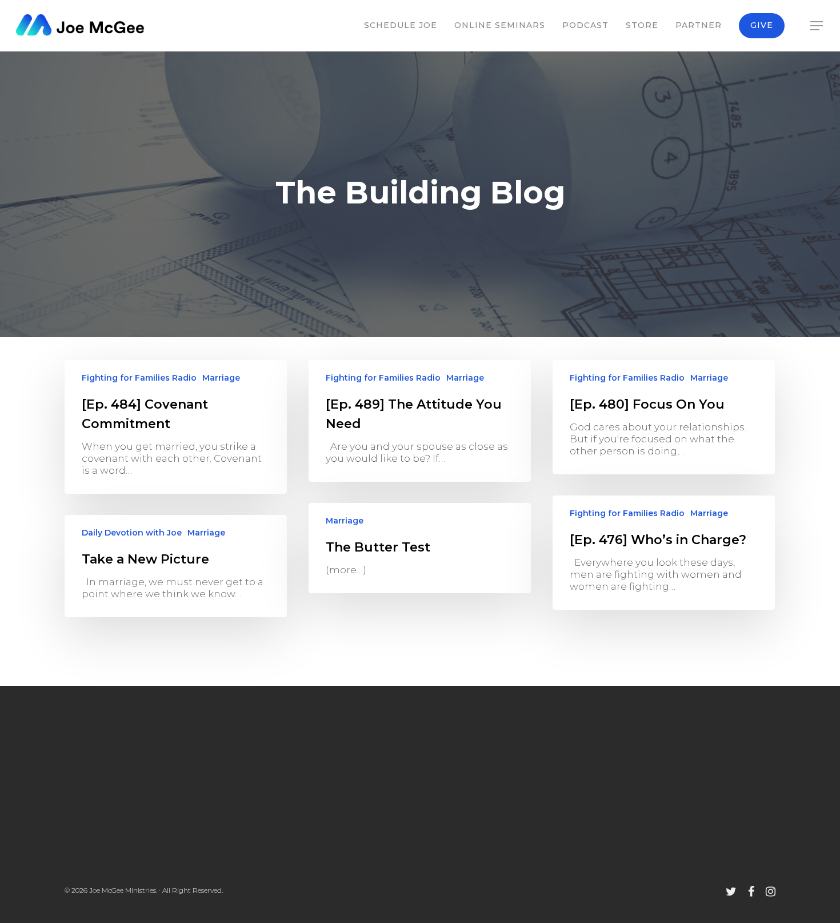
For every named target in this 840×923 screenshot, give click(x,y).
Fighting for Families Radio (139, 378)
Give (761, 25)
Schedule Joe (400, 25)
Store (642, 25)
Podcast (585, 25)
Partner (698, 25)
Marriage (221, 378)
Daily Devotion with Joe (132, 533)
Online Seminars (499, 25)
